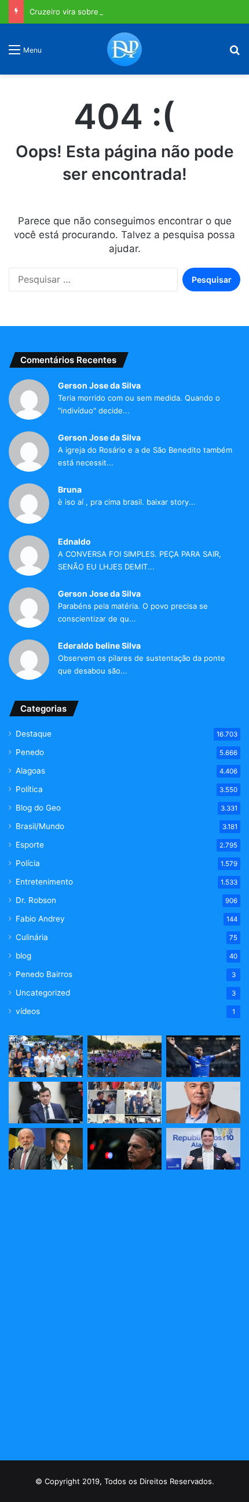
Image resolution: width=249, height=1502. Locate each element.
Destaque (34, 733)
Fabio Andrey (40, 918)
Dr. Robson (36, 900)
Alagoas (30, 770)
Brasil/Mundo (40, 826)
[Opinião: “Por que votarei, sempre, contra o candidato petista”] (203, 1102)
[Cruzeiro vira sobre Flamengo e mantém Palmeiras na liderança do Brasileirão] (203, 1056)
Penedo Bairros (44, 974)
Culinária (32, 937)
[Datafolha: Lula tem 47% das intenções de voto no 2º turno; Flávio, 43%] (46, 1149)
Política (29, 789)
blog (23, 955)
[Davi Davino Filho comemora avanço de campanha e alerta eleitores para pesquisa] (203, 1149)
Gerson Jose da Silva (99, 385)
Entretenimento (44, 881)
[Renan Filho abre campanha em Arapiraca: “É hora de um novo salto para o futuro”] (46, 1056)
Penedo (30, 752)
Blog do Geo (38, 807)
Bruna (70, 489)
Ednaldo (74, 541)
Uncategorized (43, 992)
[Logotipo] (124, 49)
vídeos (28, 1011)
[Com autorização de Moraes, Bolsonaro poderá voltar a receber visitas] (124, 1149)
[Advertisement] (124, 1316)
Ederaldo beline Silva (99, 645)
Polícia (28, 863)
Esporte (30, 844)
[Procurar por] (234, 53)
